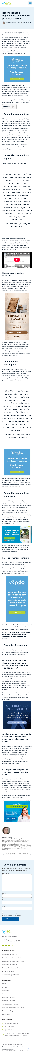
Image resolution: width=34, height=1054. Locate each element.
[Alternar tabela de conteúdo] (13, 106)
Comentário (6, 873)
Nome (4, 893)
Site (3, 906)
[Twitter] (6, 945)
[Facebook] (3, 945)
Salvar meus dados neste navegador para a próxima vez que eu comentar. (15, 914)
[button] (30, 3)
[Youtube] (9, 945)
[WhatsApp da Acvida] (30, 1050)
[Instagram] (12, 945)
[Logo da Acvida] (6, 3)
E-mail (4, 899)
